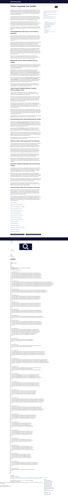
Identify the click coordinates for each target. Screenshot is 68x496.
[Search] (25, 247)
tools (27, 477)
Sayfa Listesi (52, 1)
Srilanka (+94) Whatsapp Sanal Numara (16, 210)
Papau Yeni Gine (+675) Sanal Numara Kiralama (17, 206)
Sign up (13, 250)
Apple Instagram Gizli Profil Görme (49, 23)
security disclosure (28, 478)
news (39, 477)
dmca (33, 478)
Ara (43, 5)
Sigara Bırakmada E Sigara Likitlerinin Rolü (17, 234)
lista (44, 491)
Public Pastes (45, 477)
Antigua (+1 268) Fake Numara (15, 229)
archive (23, 477)
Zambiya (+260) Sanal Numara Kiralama (16, 208)
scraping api (36, 477)
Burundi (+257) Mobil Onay (14, 221)
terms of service (23, 478)
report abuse (36, 478)
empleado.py (46, 489)
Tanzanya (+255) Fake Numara (14, 231)
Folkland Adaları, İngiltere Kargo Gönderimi (51, 22)
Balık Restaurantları (15, 1)
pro (41, 477)
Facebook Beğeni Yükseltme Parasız (50, 24)
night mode (30, 477)
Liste (56, 1)
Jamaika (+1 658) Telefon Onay (15, 225)
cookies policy (18, 478)
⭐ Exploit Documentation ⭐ (48, 485)
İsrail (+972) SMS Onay (13, 202)
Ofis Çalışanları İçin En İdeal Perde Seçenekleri (33, 234)
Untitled (45, 479)
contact (40, 478)
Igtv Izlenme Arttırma (47, 25)
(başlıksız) (46, 21)
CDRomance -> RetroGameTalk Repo (49, 487)
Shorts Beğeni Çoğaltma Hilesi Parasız (50, 31)
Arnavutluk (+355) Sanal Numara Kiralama (16, 204)
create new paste (12, 477)
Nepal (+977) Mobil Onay (14, 223)
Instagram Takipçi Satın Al (48, 26)
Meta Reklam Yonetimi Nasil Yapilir (48, 18)
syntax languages (18, 477)
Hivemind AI (46, 493)
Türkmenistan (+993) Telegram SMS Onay (16, 219)
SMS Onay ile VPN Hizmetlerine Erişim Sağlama (17, 227)
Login (11, 250)
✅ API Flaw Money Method (48, 483)
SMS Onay (46, 32)
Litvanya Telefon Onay (48, 29)
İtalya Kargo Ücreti (47, 27)
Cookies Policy (41, 482)
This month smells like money (48, 481)
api (33, 477)
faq (25, 477)
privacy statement (12, 478)
